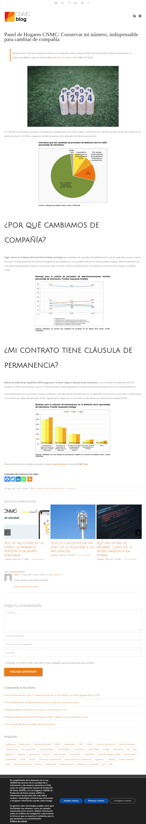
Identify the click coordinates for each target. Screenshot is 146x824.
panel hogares (130, 754)
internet (46, 754)
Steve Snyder (12, 724)
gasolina (21, 754)
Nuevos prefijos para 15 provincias (38, 724)
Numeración (75, 754)
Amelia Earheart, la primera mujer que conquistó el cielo (51, 702)
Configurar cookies (122, 800)
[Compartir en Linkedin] (18, 479)
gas (135, 749)
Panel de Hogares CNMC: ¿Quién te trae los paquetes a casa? (59, 716)
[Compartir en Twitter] (12, 479)
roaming (111, 759)
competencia (11, 749)
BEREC (58, 744)
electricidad (94, 749)
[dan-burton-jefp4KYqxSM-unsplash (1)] (73, 67)
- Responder (57, 574)
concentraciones (28, 749)
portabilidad (11, 759)
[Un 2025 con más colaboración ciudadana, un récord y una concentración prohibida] (26, 522)
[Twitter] (12, 479)
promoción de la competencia (78, 759)
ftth (128, 749)
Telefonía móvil (57, 488)
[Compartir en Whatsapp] (23, 479)
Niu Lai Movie (12, 695)
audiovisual (11, 744)
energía (106, 749)
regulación (99, 759)
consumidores (64, 749)
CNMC (32, 488)
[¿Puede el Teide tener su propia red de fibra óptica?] (73, 522)
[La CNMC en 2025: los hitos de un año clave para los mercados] (119, 522)
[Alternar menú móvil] (140, 16)
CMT (81, 744)
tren (103, 764)
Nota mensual (59, 754)
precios (32, 759)
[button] (7, 532)
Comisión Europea (127, 744)
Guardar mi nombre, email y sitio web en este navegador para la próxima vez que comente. (50, 662)
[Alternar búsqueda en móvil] (134, 16)
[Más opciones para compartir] (29, 479)
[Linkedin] (18, 479)
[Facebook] (7, 479)
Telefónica (81, 764)
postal (22, 759)
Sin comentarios (38, 559)
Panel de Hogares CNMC (109, 754)
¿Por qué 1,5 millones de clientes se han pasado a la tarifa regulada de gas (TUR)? (61, 695)
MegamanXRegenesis (16, 709)
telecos (38, 764)
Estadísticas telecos (43, 488)
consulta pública (47, 749)
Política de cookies (18, 821)
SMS (8, 764)
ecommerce (79, 749)
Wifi (110, 764)
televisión (94, 764)
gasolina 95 (34, 754)
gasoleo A (10, 754)
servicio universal (126, 759)
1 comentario (71, 488)
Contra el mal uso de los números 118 (48, 709)
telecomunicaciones (22, 764)
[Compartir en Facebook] (7, 479)
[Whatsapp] (23, 479)
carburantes (69, 744)
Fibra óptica (118, 749)
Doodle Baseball (13, 702)
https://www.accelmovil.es (26, 586)
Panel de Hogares (64, 57)
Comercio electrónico (105, 744)
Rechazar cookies (96, 800)
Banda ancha (25, 744)
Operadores (89, 754)
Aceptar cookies (71, 800)
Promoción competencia (50, 759)
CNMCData (82, 464)
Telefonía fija (50, 764)
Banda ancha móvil (42, 744)
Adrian (16, 574)
